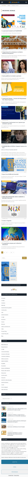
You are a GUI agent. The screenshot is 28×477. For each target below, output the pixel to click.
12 (11, 252)
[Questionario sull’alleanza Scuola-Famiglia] (3, 427)
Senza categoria (4, 387)
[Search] (26, 2)
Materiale (3, 305)
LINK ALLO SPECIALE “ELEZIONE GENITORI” (9, 149)
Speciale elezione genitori (6, 307)
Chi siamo (3, 298)
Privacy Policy (16, 475)
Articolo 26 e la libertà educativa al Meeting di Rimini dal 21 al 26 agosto (16, 421)
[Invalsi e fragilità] (14, 211)
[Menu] (2, 2)
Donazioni (3, 319)
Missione (3, 324)
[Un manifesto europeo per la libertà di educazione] (14, 233)
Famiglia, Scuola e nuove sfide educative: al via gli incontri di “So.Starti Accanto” (16, 409)
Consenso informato (5, 354)
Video (2, 329)
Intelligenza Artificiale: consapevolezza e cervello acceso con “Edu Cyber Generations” (16, 415)
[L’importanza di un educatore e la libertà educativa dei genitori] (14, 42)
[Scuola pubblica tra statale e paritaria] (14, 66)
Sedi (2, 312)
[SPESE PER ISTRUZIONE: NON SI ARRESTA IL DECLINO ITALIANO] (14, 187)
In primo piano (4, 375)
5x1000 (4, 158)
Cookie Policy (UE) (4, 333)
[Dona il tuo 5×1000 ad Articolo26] (14, 164)
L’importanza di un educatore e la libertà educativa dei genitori (12, 52)
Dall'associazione (6, 130)
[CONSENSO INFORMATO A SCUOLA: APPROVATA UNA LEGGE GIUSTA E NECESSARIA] (3, 433)
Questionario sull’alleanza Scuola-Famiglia (16, 426)
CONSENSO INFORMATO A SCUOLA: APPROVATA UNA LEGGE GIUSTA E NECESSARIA (14, 434)
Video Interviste (4, 389)
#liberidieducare (4, 344)
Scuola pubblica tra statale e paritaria (11, 76)
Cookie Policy (10, 475)
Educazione (5, 106)
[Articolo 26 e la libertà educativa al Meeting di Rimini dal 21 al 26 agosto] (3, 420)
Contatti (2, 300)
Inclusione (3, 377)
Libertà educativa (4, 314)
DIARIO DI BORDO (4, 361)
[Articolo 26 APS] (14, 2)
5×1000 (2, 317)
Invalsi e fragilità (6, 220)
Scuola (2, 384)
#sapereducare (6, 36)
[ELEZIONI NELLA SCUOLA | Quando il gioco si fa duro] (14, 136)
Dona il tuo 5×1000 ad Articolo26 (10, 174)
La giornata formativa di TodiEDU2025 (12, 30)
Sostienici (3, 303)
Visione (2, 321)
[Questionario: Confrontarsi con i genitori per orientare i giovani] (14, 112)
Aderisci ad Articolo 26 (5, 326)
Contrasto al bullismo (5, 356)
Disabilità (5, 205)
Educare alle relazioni (5, 370)
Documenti (3, 365)
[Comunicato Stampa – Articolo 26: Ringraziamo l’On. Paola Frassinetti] (14, 89)
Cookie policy (4, 310)
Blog (2, 336)
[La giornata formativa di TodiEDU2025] (14, 21)
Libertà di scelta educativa (8, 15)
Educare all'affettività (5, 368)
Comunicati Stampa (7, 82)
